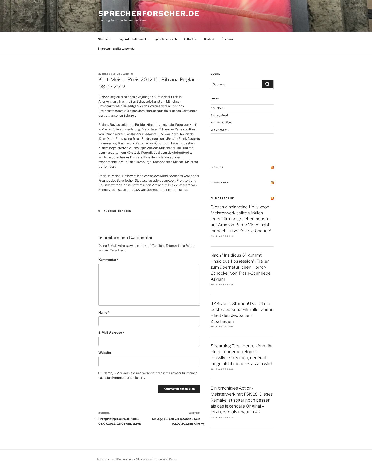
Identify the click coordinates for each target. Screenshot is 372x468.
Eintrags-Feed (219, 115)
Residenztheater (110, 106)
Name (103, 312)
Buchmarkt (220, 182)
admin (128, 74)
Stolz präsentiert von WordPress (156, 459)
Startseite (104, 39)
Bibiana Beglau (109, 97)
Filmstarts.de (222, 198)
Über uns (227, 39)
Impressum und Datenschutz (116, 48)
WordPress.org (220, 129)
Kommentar (108, 259)
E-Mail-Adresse (111, 332)
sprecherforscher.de (149, 13)
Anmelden (217, 108)
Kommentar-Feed (221, 122)
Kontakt (209, 39)
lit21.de (217, 167)
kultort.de (190, 39)
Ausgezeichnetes (117, 211)
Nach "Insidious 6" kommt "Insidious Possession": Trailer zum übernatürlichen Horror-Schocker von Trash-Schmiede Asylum (241, 267)
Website (104, 353)
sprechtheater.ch (166, 39)
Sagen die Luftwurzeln (133, 39)
